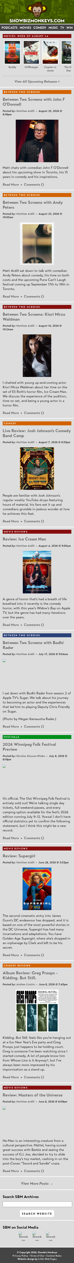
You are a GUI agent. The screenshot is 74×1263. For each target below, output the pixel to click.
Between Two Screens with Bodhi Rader (33, 645)
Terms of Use (37, 1255)
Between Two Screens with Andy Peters (33, 205)
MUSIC (53, 27)
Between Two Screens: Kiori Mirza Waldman (34, 317)
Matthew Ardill (25, 111)
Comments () (34, 184)
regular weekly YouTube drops (25, 500)
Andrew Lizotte (25, 984)
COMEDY (39, 27)
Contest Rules (53, 1255)
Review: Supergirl (19, 855)
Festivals (12, 737)
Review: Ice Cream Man (24, 539)
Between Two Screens (22, 92)
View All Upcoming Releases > (37, 81)
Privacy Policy (20, 1255)
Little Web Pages (47, 1259)
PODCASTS (9, 27)
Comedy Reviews (17, 965)
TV (62, 27)
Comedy (10, 423)
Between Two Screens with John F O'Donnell (34, 102)
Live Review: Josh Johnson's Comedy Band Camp (37, 433)
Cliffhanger (31, 67)
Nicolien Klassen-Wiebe (30, 756)
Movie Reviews (16, 531)
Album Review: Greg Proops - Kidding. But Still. (30, 975)
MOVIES (25, 27)
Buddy (12, 67)
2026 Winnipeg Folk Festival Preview (29, 747)
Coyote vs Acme (50, 69)
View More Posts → (37, 1183)
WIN (69, 27)
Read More (11, 184)
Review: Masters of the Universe (32, 1095)
